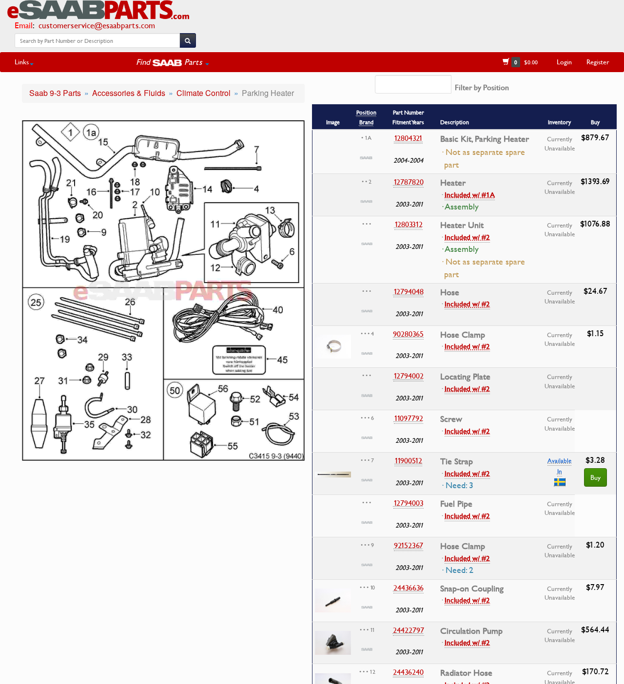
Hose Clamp (462, 334)
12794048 (408, 291)
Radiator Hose (466, 672)
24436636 (408, 587)
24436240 (408, 671)
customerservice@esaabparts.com (97, 25)
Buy (595, 477)
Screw (451, 419)
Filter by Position (482, 87)
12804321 (408, 138)
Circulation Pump (471, 631)
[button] (172, 62)
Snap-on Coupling (472, 588)
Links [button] (22, 62)
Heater (453, 182)
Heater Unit (462, 225)
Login (564, 62)
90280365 (408, 333)
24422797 (408, 630)
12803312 (408, 224)
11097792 (408, 418)
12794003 (408, 502)
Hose (449, 292)
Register (597, 62)
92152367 (408, 545)
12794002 (408, 375)
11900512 (408, 460)
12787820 (408, 181)
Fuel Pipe (456, 503)
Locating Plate (465, 376)
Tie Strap (456, 461)
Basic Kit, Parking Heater (484, 139)
